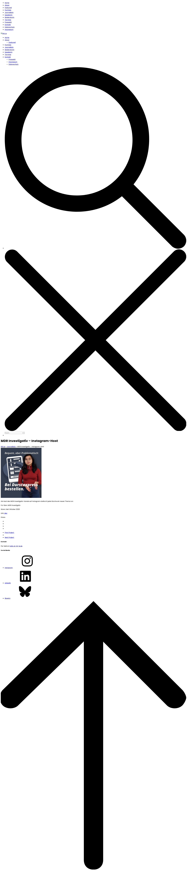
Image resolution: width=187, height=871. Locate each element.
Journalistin (9, 12)
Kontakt (8, 25)
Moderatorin (9, 17)
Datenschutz (10, 27)
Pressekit (8, 22)
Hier (5, 513)
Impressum (9, 29)
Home (7, 3)
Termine (8, 20)
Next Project (9, 537)
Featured (8, 8)
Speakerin (8, 15)
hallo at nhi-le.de (16, 546)
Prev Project (9, 532)
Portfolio (8, 10)
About (7, 5)
